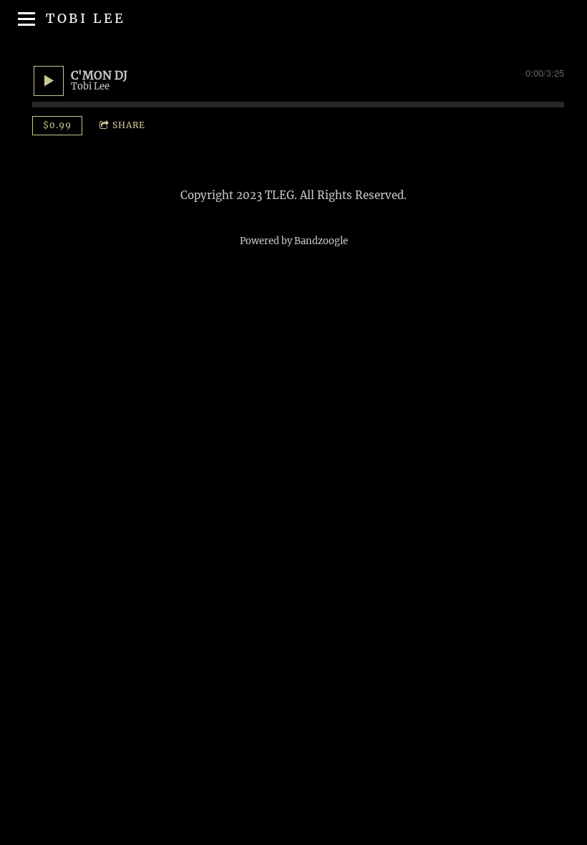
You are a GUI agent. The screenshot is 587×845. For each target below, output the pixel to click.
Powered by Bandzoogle (294, 241)
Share (128, 125)
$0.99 (57, 125)
